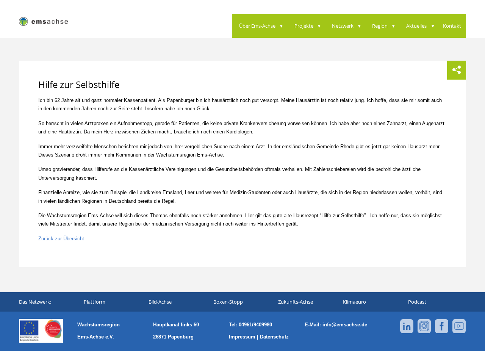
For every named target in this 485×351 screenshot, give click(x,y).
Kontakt (452, 25)
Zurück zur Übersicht (61, 238)
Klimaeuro (354, 301)
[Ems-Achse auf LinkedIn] (407, 332)
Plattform (94, 301)
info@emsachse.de (344, 324)
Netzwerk (343, 25)
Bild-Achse (160, 301)
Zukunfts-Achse (295, 301)
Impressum (242, 337)
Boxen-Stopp (228, 301)
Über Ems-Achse (257, 25)
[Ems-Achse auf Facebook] (442, 332)
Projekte (303, 25)
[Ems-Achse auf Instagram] (424, 332)
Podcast (417, 301)
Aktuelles (416, 25)
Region (380, 25)
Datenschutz (274, 337)
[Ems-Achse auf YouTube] (459, 332)
